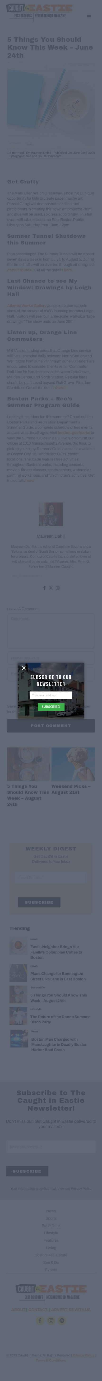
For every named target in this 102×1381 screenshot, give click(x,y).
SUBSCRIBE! (51, 707)
